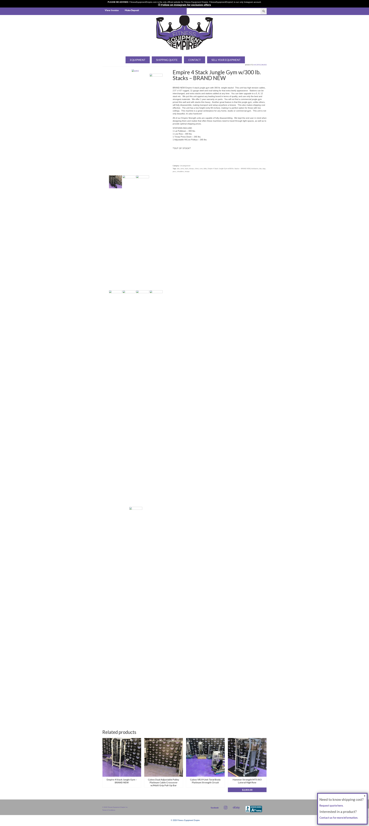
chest (197, 168)
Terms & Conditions (108, 810)
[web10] (136, 615)
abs (178, 168)
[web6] (115, 398)
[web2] (115, 182)
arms (182, 168)
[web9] (156, 398)
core (201, 168)
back (186, 168)
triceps (187, 171)
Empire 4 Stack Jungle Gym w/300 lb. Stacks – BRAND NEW (229, 168)
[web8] (142, 398)
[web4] (142, 182)
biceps (191, 168)
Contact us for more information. (338, 817)
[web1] (135, 71)
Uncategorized (260, 65)
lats (260, 168)
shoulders (180, 171)
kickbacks (254, 168)
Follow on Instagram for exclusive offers (185, 4)
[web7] (129, 398)
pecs (174, 171)
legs (264, 168)
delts (205, 168)
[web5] (156, 182)
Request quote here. (331, 805)
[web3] (129, 182)
